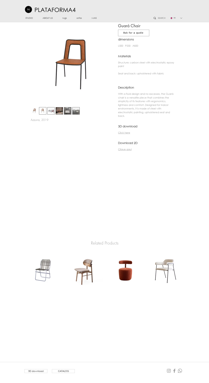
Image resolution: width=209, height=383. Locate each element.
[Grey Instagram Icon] (168, 370)
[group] (104, 270)
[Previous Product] (20, 270)
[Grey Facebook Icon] (174, 370)
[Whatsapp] (180, 370)
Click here (124, 132)
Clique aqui (125, 149)
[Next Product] (189, 270)
